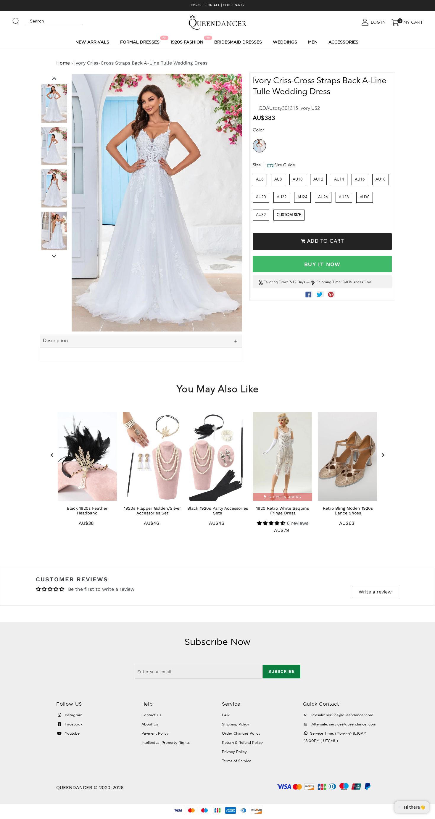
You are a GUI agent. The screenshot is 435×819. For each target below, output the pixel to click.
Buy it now (322, 264)
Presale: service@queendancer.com (341, 715)
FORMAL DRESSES (140, 40)
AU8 (278, 179)
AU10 (298, 179)
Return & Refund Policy (242, 742)
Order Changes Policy (241, 733)
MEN (313, 42)
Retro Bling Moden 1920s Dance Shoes (348, 510)
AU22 (282, 197)
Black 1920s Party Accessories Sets (217, 510)
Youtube (72, 733)
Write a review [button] (375, 592)
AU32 (261, 215)
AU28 (344, 197)
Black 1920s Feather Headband (87, 510)
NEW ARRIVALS (92, 42)
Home (63, 63)
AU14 (339, 179)
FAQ (226, 715)
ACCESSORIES (343, 42)
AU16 (360, 179)
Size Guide (284, 165)
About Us (149, 724)
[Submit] (16, 18)
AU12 (318, 179)
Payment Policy (155, 733)
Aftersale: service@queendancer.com (343, 724)
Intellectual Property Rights (165, 742)
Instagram (73, 715)
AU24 (302, 197)
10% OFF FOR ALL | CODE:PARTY (218, 5)
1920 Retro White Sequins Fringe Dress (282, 510)
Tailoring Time (275, 282)
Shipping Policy (235, 724)
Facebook (73, 724)
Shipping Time (328, 282)
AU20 (261, 197)
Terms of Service (236, 761)
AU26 (323, 197)
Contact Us (151, 715)
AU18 (381, 179)
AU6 (260, 179)
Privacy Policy (234, 752)
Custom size (289, 215)
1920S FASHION (187, 40)
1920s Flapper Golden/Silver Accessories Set (152, 510)
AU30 (365, 197)
